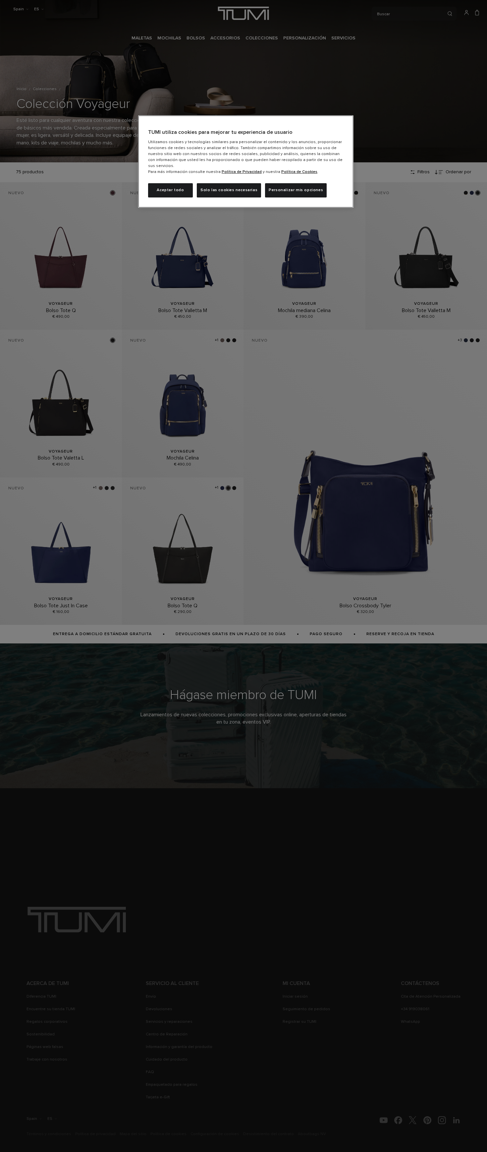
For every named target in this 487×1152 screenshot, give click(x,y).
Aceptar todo (170, 190)
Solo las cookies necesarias (228, 190)
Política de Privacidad (242, 172)
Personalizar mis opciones (296, 190)
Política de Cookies (299, 172)
